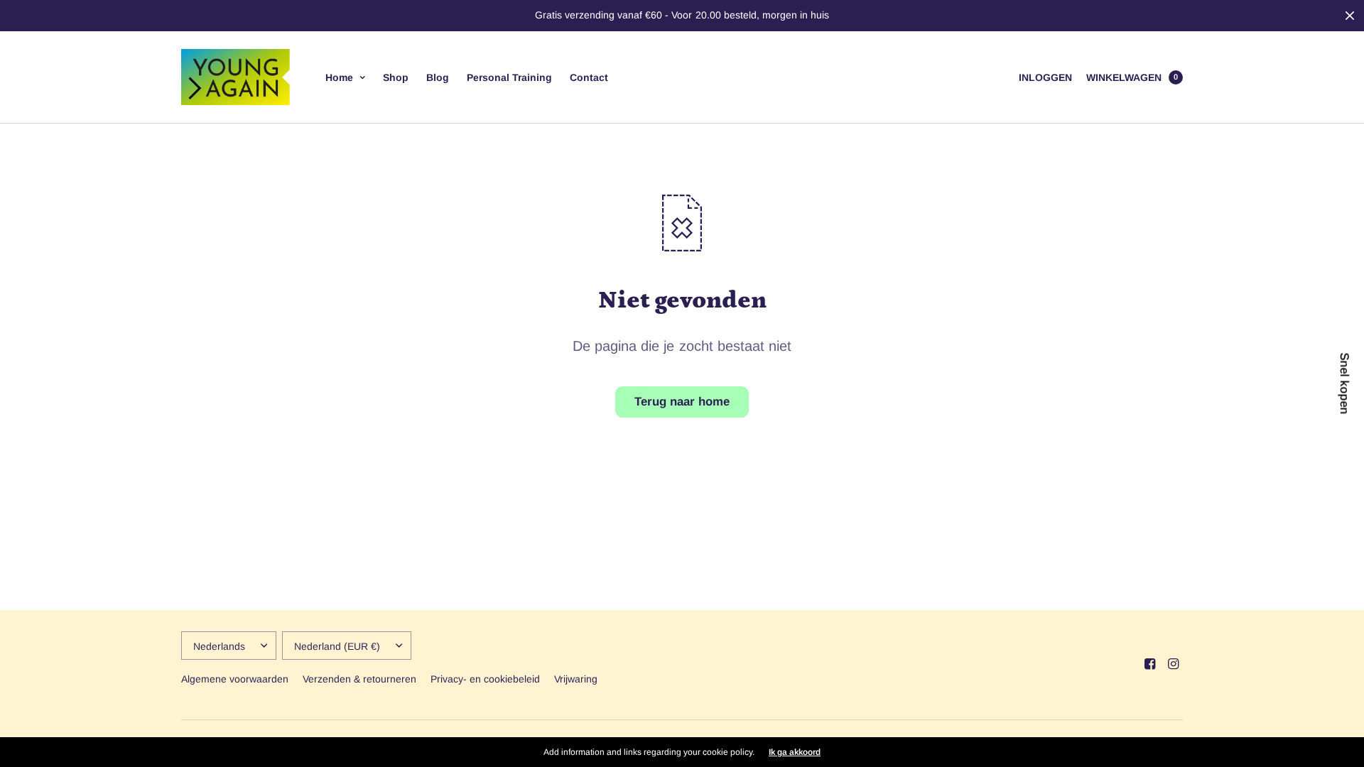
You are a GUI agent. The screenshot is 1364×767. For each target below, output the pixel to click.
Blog (437, 77)
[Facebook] (1149, 664)
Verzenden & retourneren (359, 679)
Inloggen (1045, 77)
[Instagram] (1173, 664)
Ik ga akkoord (795, 752)
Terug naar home (682, 401)
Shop (395, 77)
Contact (589, 77)
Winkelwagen (1124, 77)
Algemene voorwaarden (234, 679)
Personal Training (509, 77)
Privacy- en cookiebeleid (485, 679)
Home (339, 77)
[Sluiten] (1350, 15)
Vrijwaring (575, 679)
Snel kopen (1344, 384)
